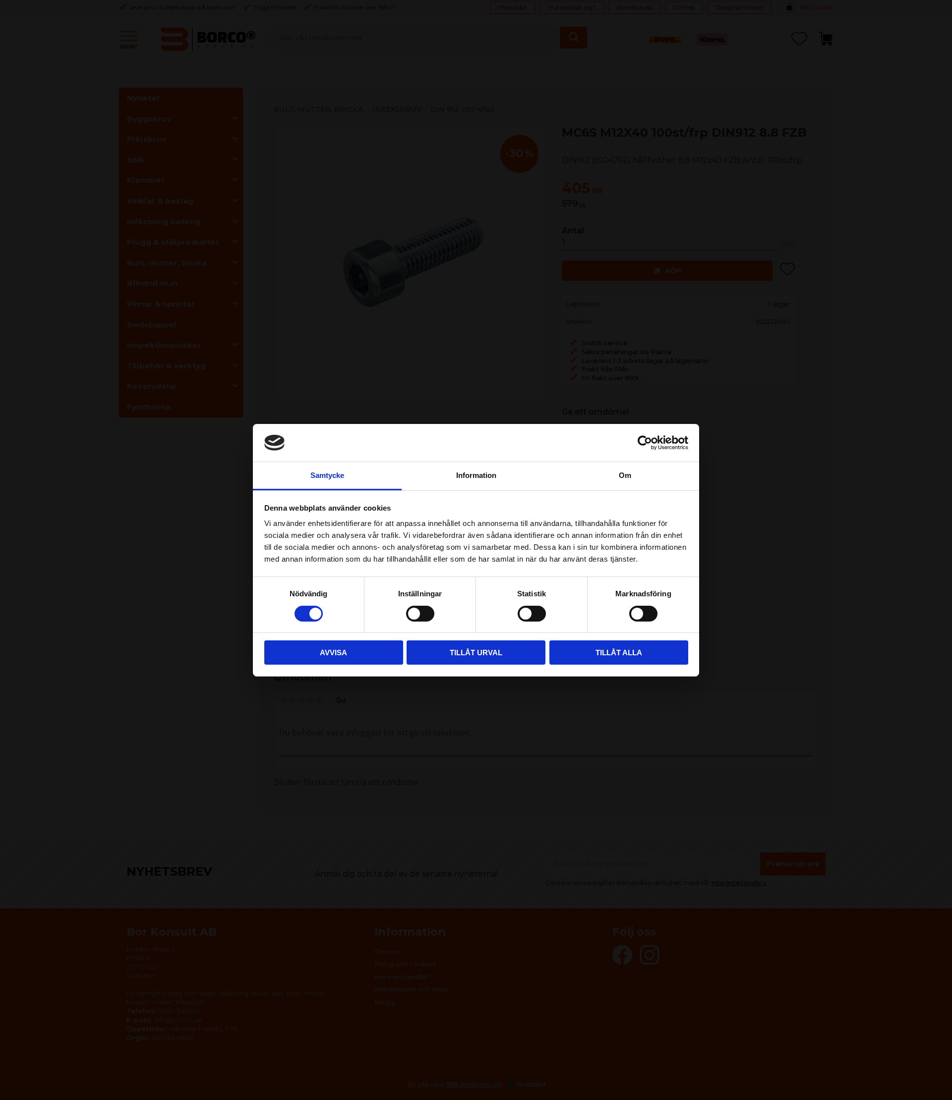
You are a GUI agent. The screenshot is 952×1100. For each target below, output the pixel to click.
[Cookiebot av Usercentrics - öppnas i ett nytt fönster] (644, 442)
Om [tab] (625, 475)
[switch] (420, 614)
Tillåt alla (618, 652)
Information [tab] (476, 475)
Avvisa (333, 652)
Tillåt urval (476, 652)
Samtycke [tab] (327, 475)
